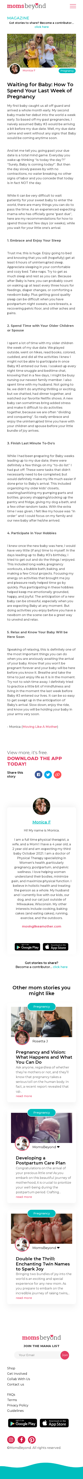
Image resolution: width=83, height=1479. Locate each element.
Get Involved (17, 1373)
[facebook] (43, 935)
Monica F (29, 70)
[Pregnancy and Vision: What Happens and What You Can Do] (41, 1022)
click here (42, 27)
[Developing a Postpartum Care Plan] (41, 1128)
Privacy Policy (17, 1405)
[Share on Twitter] (48, 774)
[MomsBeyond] (22, 1143)
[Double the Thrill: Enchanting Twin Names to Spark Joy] (41, 1228)
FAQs (11, 1394)
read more (24, 1096)
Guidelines (15, 1411)
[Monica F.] (41, 806)
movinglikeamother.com (41, 926)
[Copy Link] (57, 774)
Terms (12, 1400)
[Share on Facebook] (38, 774)
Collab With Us (18, 1379)
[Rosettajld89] (22, 1037)
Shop (11, 1368)
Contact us (15, 1384)
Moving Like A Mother (40, 727)
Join (65, 1355)
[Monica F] (15, 69)
